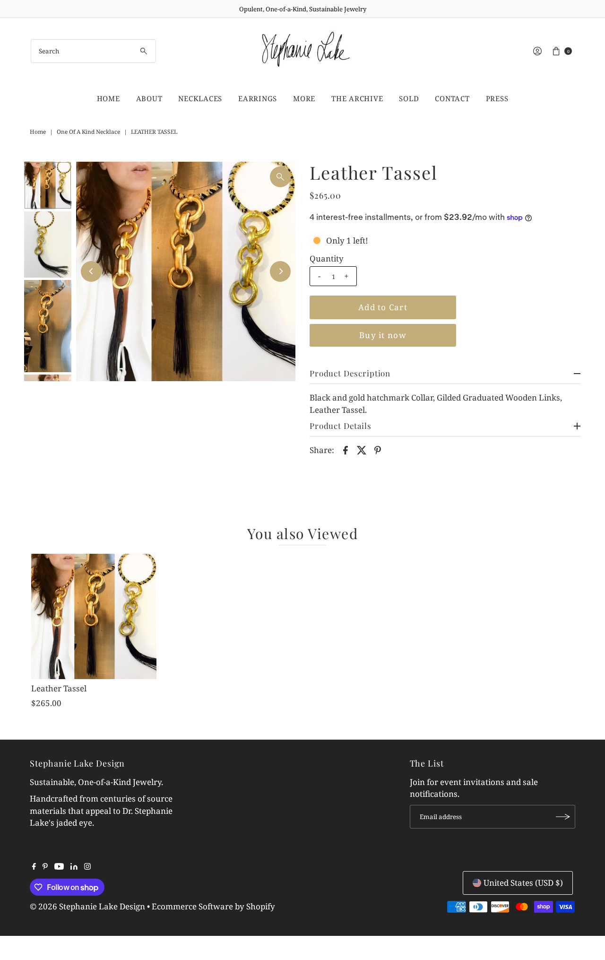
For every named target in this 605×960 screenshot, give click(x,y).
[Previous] (91, 271)
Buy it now (382, 335)
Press (497, 98)
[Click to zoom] (280, 176)
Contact (452, 98)
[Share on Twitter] (361, 449)
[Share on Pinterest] (378, 449)
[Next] (280, 271)
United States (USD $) (523, 882)
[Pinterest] (45, 867)
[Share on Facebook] (345, 449)
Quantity (327, 258)
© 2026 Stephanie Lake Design (87, 906)
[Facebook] (34, 867)
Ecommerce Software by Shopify (213, 906)
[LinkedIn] (74, 867)
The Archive (357, 98)
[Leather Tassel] (93, 616)
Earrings (257, 98)
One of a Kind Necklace (88, 132)
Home (108, 98)
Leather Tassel (58, 688)
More (304, 98)
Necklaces (200, 98)
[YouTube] (59, 867)
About (149, 98)
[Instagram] (87, 867)
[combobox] (93, 51)
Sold (409, 98)
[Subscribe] (563, 817)
